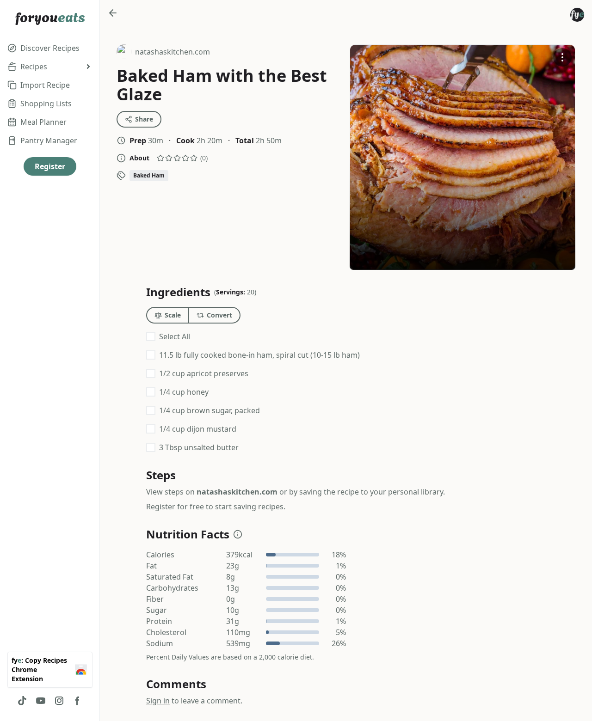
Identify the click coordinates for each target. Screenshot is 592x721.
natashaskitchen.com (163, 53)
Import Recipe (45, 85)
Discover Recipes (50, 48)
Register (50, 166)
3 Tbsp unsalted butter (199, 447)
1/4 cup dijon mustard (197, 429)
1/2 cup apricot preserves (203, 373)
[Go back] (113, 13)
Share (144, 119)
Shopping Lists (46, 103)
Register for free (175, 506)
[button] (237, 534)
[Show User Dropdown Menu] (577, 14)
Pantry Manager (48, 140)
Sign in (158, 701)
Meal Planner (43, 122)
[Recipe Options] (562, 57)
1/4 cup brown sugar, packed (209, 410)
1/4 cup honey (184, 392)
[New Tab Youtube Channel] (40, 700)
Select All (174, 336)
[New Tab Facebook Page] (77, 700)
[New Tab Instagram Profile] (59, 700)
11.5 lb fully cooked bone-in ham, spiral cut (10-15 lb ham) (259, 355)
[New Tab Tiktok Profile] (22, 700)
